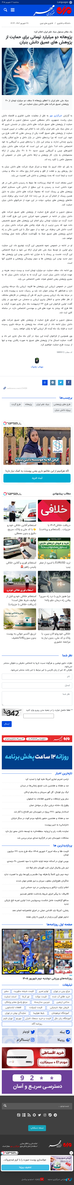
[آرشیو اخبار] (24, 1115)
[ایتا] (18, 1115)
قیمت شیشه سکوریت (24, 991)
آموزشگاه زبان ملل (62, 1018)
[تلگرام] (55, 1115)
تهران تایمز (8, 1018)
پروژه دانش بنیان (62, 410)
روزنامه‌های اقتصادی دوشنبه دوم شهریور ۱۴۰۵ (46, 978)
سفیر (6, 991)
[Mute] (12, 462)
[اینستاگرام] (45, 1115)
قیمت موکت (41, 997)
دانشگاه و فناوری (63, 23)
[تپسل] (5, 423)
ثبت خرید (37, 478)
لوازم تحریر (43, 991)
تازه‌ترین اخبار (63, 773)
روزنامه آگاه (37, 1024)
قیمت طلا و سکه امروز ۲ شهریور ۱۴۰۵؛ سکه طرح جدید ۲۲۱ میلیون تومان (38, 853)
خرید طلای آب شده (61, 997)
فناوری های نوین (46, 23)
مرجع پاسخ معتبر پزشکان (16, 1002)
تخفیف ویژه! (25, 1167)
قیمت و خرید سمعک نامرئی (38, 1018)
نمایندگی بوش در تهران (15, 1013)
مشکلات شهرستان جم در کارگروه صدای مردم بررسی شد (43, 838)
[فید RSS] (29, 1115)
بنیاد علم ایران (42, 404)
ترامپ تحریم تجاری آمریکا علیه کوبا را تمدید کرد (47, 779)
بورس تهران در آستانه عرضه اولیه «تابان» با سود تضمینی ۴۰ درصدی (38, 861)
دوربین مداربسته (42, 1002)
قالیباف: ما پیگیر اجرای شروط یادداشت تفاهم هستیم (44, 894)
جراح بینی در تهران (61, 991)
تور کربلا (25, 997)
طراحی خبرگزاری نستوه (57, 1179)
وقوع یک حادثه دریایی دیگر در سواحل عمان (49, 805)
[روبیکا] (34, 1115)
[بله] (50, 1115)
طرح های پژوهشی (62, 404)
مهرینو (19, 1018)
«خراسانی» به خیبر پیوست (57, 825)
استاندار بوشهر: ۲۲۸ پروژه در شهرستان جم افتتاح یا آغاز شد (41, 812)
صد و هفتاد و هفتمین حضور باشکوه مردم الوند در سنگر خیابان (40, 818)
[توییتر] (39, 1115)
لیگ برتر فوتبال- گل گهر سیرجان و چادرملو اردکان (46, 792)
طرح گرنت (16, 404)
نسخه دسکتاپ (37, 1128)
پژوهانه (28, 404)
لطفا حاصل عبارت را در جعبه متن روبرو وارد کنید (49, 710)
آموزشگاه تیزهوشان (60, 1013)
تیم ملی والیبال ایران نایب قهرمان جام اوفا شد (47, 868)
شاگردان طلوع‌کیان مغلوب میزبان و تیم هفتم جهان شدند (42, 881)
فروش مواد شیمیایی (59, 1007)
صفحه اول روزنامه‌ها (59, 924)
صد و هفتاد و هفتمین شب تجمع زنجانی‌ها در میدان (44, 786)
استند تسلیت (10, 997)
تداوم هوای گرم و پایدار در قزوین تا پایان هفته (47, 917)
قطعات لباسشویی (13, 1007)
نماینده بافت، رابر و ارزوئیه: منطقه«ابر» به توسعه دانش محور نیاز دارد (37, 831)
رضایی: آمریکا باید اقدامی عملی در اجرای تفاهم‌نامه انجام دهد (40, 910)
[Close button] (71, 1153)
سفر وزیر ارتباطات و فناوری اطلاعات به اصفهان (48, 799)
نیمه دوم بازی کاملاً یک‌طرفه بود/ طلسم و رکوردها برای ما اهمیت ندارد (36, 874)
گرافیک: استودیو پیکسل (31, 1179)
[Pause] (7, 462)
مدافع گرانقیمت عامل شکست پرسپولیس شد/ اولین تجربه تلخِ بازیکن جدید (36, 902)
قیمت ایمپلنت (35, 1007)
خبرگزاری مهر (56, 116)
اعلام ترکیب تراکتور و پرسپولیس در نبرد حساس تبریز (45, 887)
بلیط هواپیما (38, 1013)
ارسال (6, 724)
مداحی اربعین (62, 1002)
